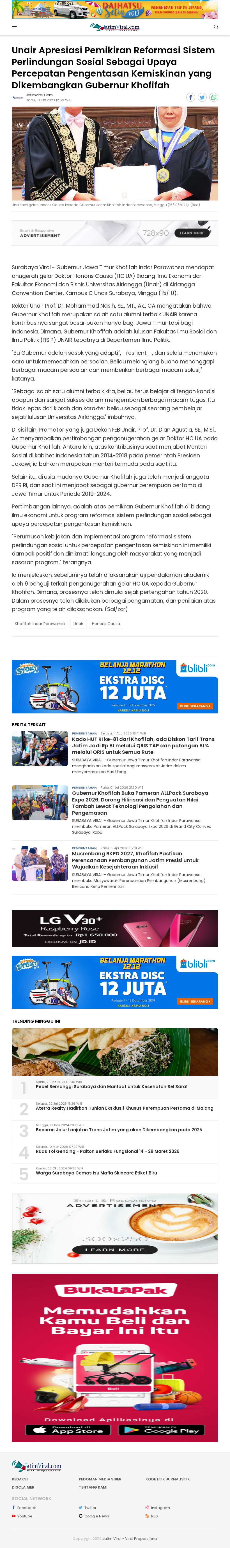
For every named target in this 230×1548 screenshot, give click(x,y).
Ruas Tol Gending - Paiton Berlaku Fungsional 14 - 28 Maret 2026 (108, 1151)
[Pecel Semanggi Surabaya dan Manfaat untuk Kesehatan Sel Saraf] (115, 1052)
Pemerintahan (84, 733)
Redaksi (20, 1479)
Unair (78, 623)
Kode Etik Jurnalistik (168, 1479)
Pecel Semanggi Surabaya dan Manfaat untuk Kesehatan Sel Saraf (112, 1086)
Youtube (25, 1516)
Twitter (90, 1507)
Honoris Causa (106, 623)
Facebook (26, 1507)
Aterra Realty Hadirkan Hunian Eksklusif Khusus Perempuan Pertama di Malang (124, 1108)
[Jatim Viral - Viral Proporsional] (115, 27)
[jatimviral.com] (17, 97)
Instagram (160, 1507)
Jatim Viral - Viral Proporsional (130, 1538)
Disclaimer (23, 1487)
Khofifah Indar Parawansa (40, 623)
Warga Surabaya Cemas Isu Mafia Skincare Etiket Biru (96, 1173)
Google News (96, 1516)
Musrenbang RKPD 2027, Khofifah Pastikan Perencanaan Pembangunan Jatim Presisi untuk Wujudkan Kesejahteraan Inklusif (135, 860)
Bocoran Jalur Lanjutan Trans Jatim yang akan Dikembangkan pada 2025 (119, 1130)
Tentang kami (93, 1487)
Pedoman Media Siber (100, 1479)
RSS (154, 1516)
